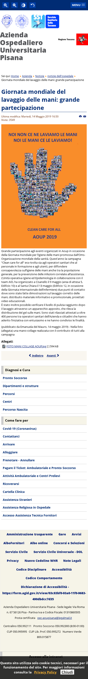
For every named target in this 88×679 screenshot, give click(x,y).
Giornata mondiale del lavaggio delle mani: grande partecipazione (40, 100)
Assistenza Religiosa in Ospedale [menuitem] (26, 507)
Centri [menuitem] (7, 402)
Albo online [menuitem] (39, 543)
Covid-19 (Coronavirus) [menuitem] (20, 429)
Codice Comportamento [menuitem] (44, 578)
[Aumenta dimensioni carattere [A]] (14, 5)
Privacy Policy (45, 672)
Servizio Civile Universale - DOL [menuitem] (58, 552)
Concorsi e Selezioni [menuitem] (69, 543)
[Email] (85, 116)
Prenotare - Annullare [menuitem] (19, 460)
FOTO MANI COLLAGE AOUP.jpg (26, 346)
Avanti (52, 355)
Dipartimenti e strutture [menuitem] (20, 386)
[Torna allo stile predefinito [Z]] (32, 5)
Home (15, 76)
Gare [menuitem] (62, 534)
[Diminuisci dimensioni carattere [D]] (5, 5)
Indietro (37, 355)
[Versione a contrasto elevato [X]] (24, 5)
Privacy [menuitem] (13, 561)
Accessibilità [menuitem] (62, 569)
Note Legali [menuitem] (72, 561)
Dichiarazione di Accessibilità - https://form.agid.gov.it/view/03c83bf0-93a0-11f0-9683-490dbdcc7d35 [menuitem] (44, 593)
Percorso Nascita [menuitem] (15, 409)
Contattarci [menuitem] (11, 436)
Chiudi (67, 672)
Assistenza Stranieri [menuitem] (17, 500)
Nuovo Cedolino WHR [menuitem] (41, 561)
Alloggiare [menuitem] (10, 452)
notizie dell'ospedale (60, 76)
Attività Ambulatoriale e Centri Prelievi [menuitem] (31, 476)
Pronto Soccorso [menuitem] (15, 378)
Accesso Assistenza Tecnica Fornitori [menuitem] (30, 515)
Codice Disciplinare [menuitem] (31, 569)
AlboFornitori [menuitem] (13, 543)
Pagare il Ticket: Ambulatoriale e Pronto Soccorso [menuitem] (39, 468)
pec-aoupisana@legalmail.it (54, 618)
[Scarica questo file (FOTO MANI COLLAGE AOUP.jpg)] (4, 346)
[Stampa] (80, 116)
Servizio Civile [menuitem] (16, 552)
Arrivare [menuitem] (9, 444)
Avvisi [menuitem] (76, 534)
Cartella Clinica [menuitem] (14, 492)
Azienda (27, 76)
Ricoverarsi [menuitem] (11, 484)
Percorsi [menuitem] (9, 394)
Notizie (39, 76)
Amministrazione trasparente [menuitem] (30, 534)
